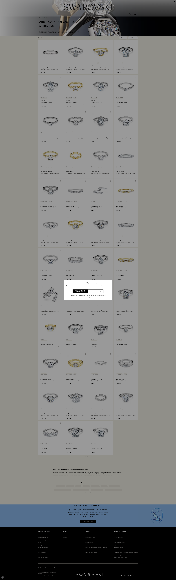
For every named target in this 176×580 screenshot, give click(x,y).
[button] (110, 281)
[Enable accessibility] (2, 577)
